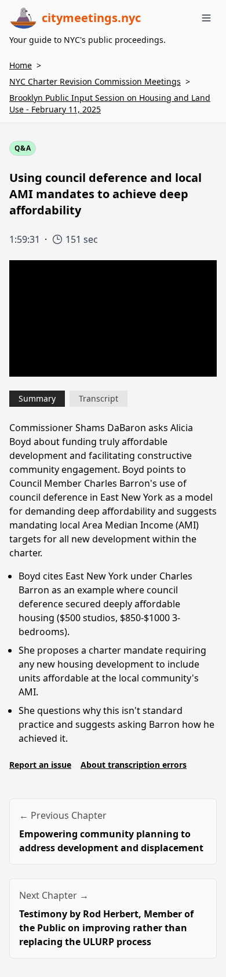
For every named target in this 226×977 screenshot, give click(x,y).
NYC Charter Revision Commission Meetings (95, 81)
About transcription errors (134, 764)
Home (20, 65)
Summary (37, 398)
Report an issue (40, 764)
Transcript (98, 398)
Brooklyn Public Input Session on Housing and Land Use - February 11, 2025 (109, 103)
